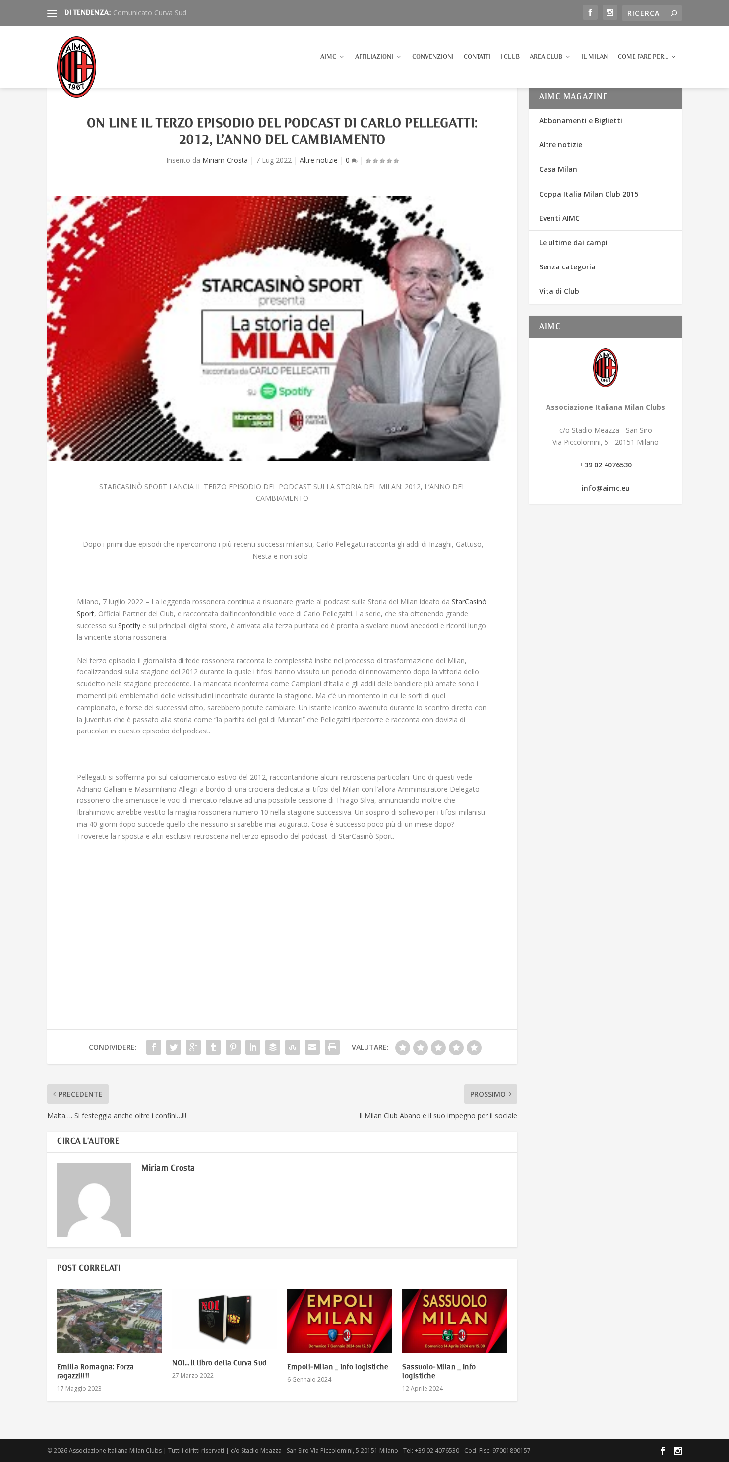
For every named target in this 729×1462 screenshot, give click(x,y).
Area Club (546, 57)
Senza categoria (567, 266)
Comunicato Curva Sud (149, 12)
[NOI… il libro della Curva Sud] (224, 1318)
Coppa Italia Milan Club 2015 (588, 194)
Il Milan (594, 57)
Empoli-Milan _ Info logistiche (337, 1367)
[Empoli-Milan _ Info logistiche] (339, 1320)
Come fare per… (643, 57)
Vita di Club (559, 291)
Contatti (477, 57)
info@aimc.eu (606, 488)
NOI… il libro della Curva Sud (219, 1363)
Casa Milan (558, 169)
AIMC (328, 57)
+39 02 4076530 (606, 464)
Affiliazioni (374, 57)
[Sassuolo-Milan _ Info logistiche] (454, 1320)
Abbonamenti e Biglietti (580, 120)
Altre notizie (319, 160)
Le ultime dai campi (573, 242)
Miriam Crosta (225, 160)
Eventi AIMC (559, 218)
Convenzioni (433, 57)
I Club (510, 57)
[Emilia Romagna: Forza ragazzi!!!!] (109, 1320)
